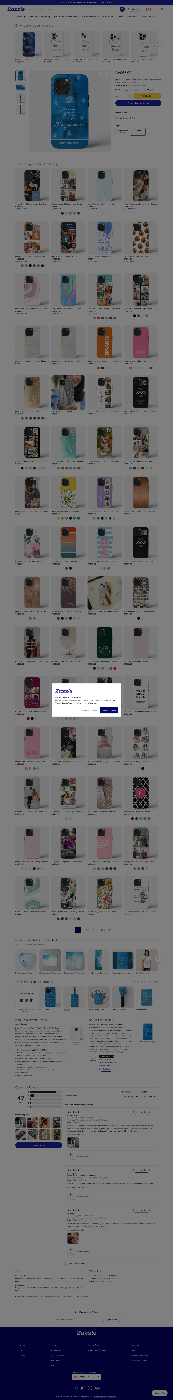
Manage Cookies (89, 710)
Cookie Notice (86, 700)
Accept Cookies (109, 710)
